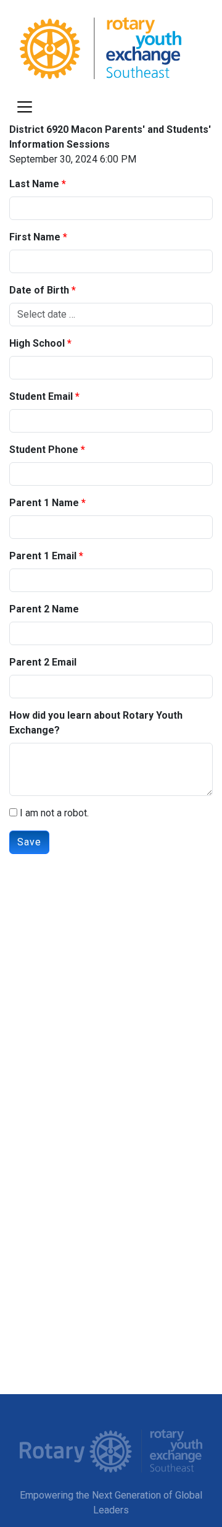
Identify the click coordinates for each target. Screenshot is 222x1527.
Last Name (34, 184)
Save (29, 842)
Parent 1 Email (42, 556)
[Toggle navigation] (24, 107)
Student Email (41, 396)
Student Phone (43, 449)
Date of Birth (39, 290)
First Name (34, 237)
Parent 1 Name (44, 503)
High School (37, 343)
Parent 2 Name (44, 609)
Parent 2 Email (42, 662)
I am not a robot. (53, 813)
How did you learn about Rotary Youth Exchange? (96, 722)
